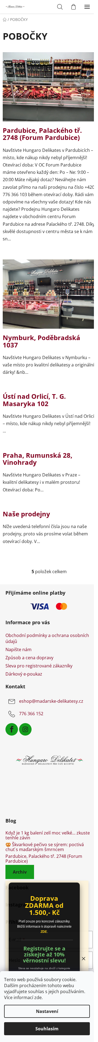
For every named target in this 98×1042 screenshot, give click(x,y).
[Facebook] (11, 729)
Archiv (20, 872)
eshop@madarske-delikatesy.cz (51, 701)
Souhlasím (47, 1029)
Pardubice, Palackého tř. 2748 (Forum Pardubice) (42, 134)
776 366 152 (31, 714)
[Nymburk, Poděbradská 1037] (49, 296)
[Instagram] (25, 729)
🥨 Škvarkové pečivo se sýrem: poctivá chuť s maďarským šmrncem (44, 847)
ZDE (44, 932)
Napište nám (18, 649)
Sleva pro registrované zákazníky (38, 666)
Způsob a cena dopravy (29, 658)
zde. (38, 997)
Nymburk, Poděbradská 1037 (41, 341)
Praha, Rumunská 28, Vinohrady (37, 459)
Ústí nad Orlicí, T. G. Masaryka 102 (34, 400)
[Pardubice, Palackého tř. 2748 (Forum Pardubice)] (49, 89)
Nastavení (47, 1011)
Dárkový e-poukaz (23, 674)
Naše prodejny (26, 513)
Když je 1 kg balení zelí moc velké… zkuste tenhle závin (47, 835)
